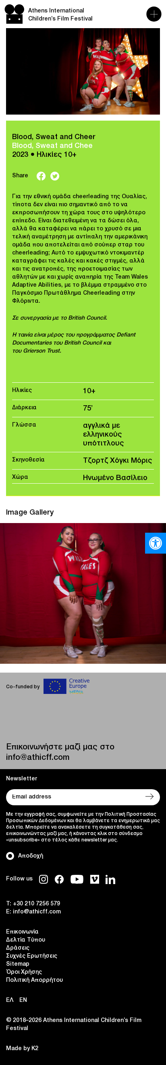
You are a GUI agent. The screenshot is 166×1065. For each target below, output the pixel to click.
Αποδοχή (30, 856)
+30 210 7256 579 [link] (36, 904)
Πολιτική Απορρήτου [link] (34, 980)
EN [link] (23, 1000)
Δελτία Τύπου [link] (25, 940)
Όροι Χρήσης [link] (24, 972)
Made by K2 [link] (22, 1048)
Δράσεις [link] (17, 948)
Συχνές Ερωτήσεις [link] (31, 956)
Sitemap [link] (17, 964)
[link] (155, 543)
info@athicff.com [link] (37, 757)
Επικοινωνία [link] (22, 932)
